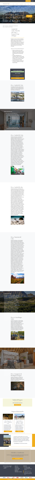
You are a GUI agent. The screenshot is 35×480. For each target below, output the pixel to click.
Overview (6, 25)
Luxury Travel (17, 468)
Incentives (17, 467)
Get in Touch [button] (17, 458)
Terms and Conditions (19, 479)
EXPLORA (7, 431)
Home (4, 25)
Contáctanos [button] (17, 78)
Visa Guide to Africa (18, 471)
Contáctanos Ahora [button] (29, 16)
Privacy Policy (25, 479)
